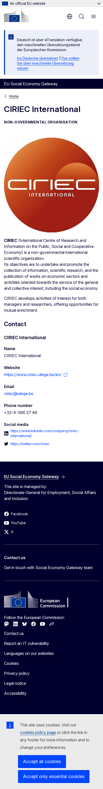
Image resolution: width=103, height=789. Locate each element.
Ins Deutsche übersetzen (37, 58)
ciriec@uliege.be (18, 393)
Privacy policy (17, 673)
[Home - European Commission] (16, 16)
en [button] (69, 16)
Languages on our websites (29, 653)
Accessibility (15, 693)
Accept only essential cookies (53, 776)
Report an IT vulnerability (26, 643)
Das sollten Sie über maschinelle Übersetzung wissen (48, 63)
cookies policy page (38, 732)
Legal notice (15, 683)
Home (14, 96)
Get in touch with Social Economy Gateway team (48, 567)
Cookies (11, 663)
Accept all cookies (42, 761)
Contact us (14, 633)
